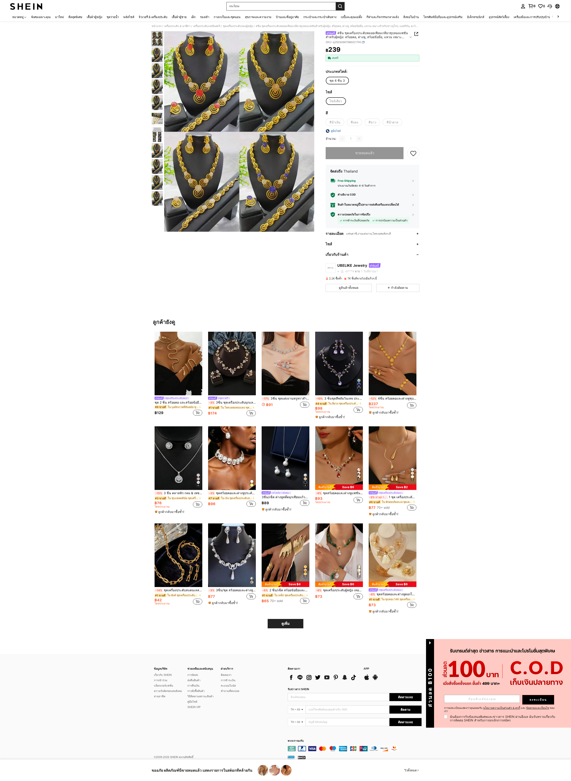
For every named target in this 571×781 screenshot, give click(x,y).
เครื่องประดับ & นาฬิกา (177, 26)
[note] (330, 417)
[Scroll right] (558, 16)
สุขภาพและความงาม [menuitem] (258, 17)
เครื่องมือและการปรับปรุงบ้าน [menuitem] (532, 17)
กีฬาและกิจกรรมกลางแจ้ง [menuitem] (382, 17)
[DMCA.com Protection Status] (302, 757)
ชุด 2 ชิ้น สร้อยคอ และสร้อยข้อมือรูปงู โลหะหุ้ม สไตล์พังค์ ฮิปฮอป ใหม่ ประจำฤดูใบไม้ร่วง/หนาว (178, 402)
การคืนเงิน (193, 685)
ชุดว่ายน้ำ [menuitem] (113, 17)
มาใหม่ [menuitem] (59, 17)
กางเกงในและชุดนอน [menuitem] (227, 17)
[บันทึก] (413, 153)
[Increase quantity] (359, 138)
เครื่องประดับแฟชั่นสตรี (206, 26)
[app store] (367, 679)
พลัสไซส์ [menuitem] (128, 17)
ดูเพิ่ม (285, 623)
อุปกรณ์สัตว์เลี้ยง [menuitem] (499, 17)
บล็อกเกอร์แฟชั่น (163, 685)
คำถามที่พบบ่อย (230, 691)
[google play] (375, 679)
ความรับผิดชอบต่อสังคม (168, 691)
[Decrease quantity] (342, 138)
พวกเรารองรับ (296, 740)
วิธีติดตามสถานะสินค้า (200, 696)
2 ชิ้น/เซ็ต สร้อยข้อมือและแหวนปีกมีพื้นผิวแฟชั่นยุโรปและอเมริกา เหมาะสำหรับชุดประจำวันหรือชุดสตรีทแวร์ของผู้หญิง (286, 590)
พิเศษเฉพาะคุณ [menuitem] (41, 17)
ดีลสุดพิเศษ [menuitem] (75, 17)
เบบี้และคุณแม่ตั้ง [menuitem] (351, 17)
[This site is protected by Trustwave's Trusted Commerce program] (291, 757)
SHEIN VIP (194, 707)
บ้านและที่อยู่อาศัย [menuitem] (287, 17)
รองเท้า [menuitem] (204, 17)
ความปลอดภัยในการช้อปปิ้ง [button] (354, 214)
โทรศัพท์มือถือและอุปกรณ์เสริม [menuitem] (443, 17)
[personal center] (523, 6)
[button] (549, 6)
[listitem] (178, 374)
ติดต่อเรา (226, 675)
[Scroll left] (552, 16)
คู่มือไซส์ (192, 701)
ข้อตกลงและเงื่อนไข (537, 708)
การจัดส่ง (192, 675)
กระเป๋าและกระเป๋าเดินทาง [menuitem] (319, 17)
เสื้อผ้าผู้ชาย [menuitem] (179, 17)
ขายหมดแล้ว (364, 153)
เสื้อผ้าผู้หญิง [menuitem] (94, 17)
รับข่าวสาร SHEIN (298, 689)
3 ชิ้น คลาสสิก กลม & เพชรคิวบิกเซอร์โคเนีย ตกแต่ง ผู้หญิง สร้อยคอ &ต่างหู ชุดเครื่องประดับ (178, 493)
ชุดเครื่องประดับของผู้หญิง (238, 26)
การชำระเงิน (228, 680)
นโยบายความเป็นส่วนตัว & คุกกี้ (501, 708)
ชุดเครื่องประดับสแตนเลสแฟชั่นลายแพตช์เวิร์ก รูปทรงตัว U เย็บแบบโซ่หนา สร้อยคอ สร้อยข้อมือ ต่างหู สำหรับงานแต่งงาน (178, 590)
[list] (323, 677)
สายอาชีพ (159, 696)
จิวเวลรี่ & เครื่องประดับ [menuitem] (153, 17)
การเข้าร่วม (160, 680)
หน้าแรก (156, 26)
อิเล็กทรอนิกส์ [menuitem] (475, 17)
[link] (532, 6)
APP (366, 668)
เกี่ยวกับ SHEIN (163, 675)
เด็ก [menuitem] (193, 17)
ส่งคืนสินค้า (194, 680)
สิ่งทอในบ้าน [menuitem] (411, 17)
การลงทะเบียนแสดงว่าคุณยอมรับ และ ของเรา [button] (499, 709)
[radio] (337, 80)
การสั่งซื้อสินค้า (196, 691)
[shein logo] (26, 6)
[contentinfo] (355, 748)
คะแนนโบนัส (228, 685)
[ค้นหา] (340, 6)
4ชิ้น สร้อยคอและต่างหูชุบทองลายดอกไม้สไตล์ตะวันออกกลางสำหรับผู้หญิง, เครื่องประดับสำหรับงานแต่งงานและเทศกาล (393, 398)
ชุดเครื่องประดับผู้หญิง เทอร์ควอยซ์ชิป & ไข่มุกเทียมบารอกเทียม (339, 590)
